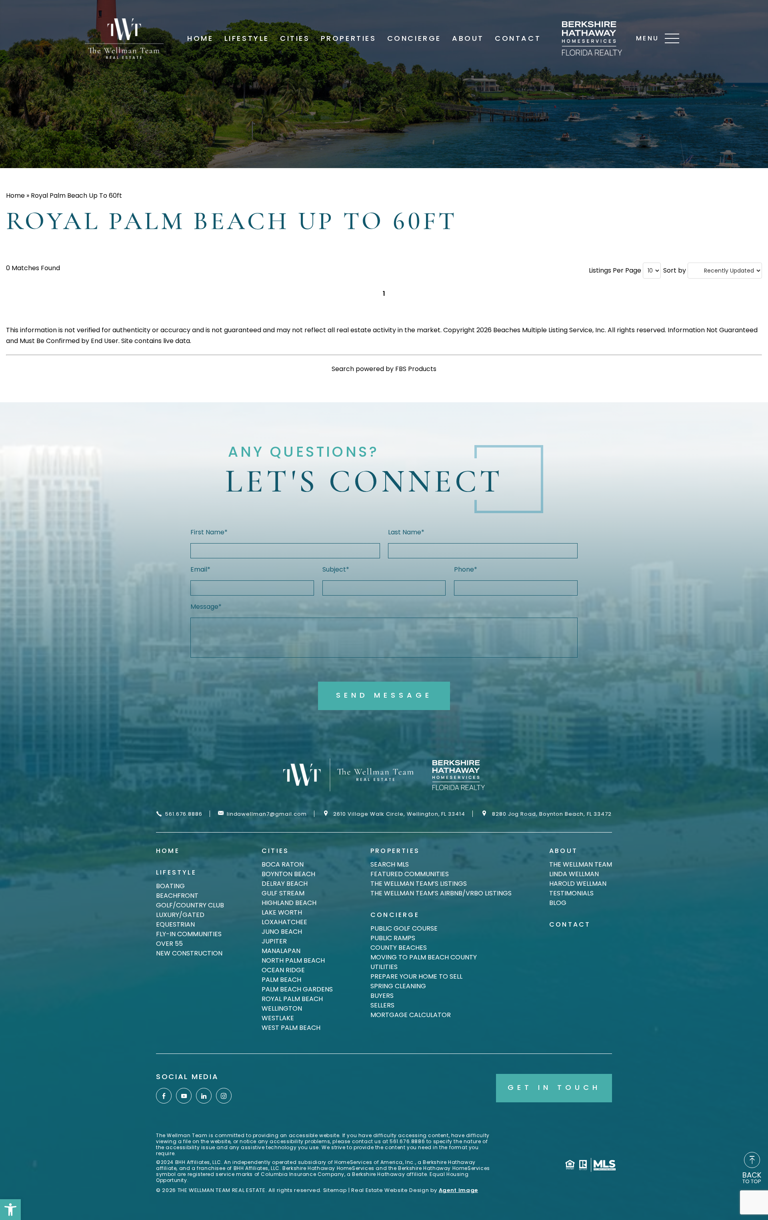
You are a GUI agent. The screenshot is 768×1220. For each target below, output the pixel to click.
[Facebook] (164, 1096)
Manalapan (281, 950)
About (468, 38)
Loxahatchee (284, 922)
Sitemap (335, 1190)
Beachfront (177, 895)
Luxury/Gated (180, 914)
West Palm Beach (291, 1027)
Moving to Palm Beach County (423, 957)
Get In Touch (554, 1087)
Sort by (674, 270)
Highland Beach (289, 902)
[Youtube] (184, 1096)
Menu (647, 38)
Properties (348, 38)
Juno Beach (282, 931)
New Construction (189, 953)
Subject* (335, 569)
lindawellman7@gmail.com (267, 814)
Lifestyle (246, 38)
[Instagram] (224, 1096)
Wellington (282, 1008)
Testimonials (571, 893)
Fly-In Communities (189, 934)
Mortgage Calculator (410, 1014)
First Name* (209, 532)
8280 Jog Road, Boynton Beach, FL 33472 (552, 814)
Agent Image (458, 1190)
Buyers (382, 995)
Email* (200, 569)
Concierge (414, 38)
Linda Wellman (574, 874)
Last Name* (406, 532)
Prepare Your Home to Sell (416, 976)
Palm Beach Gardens (297, 989)
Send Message (384, 695)
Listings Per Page (615, 270)
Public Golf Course (404, 928)
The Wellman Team (580, 864)
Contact (518, 38)
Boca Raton (283, 864)
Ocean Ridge (283, 970)
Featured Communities (409, 874)
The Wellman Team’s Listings (418, 883)
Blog (557, 902)
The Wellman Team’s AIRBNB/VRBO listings (441, 893)
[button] (10, 1209)
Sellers (382, 1005)
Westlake (278, 1018)
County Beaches (398, 947)
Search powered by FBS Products (384, 368)
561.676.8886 (183, 814)
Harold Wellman (577, 883)
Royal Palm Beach (292, 998)
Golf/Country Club (190, 905)
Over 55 (169, 943)
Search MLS (389, 864)
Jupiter (274, 941)
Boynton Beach (288, 874)
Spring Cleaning (398, 986)
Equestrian (175, 924)
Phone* (465, 569)
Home (200, 38)
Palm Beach (281, 979)
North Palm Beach (293, 960)
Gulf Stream (283, 893)
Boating (170, 886)
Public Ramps (392, 938)
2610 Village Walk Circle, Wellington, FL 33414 (399, 814)
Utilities (384, 966)
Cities (295, 38)
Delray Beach (285, 883)
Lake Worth (282, 912)
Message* (206, 606)
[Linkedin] (204, 1096)
